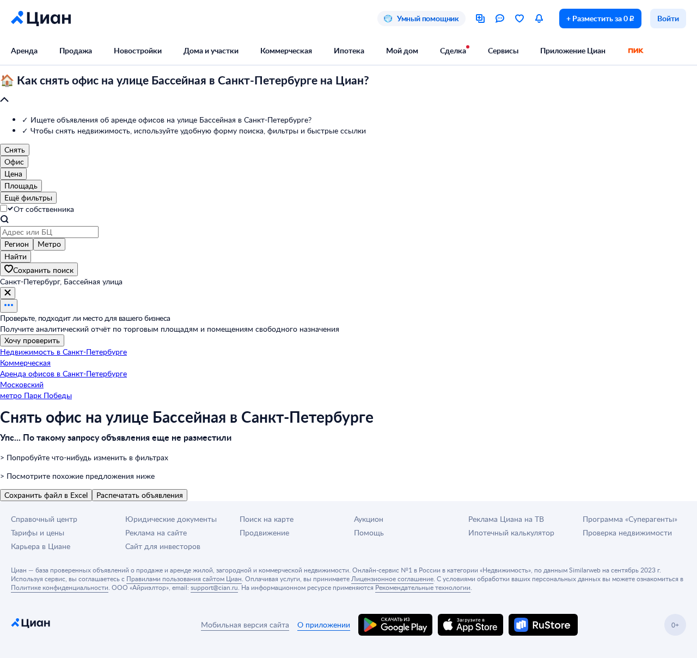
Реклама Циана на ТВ (506, 519)
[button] (348, 90)
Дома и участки (211, 50)
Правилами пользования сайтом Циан (184, 578)
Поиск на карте (267, 519)
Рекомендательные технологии (422, 587)
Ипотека (349, 50)
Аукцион (368, 519)
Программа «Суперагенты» (630, 519)
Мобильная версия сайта (245, 624)
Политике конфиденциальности (59, 587)
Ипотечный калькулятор (511, 532)
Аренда (24, 50)
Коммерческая (286, 50)
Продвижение (264, 532)
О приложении (323, 624)
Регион (16, 244)
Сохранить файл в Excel (46, 495)
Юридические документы (171, 519)
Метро (49, 244)
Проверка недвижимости (627, 532)
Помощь (369, 532)
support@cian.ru (214, 587)
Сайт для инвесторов (162, 546)
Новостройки (138, 50)
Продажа (75, 50)
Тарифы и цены (37, 532)
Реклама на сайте (156, 532)
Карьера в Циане (40, 546)
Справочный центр (44, 519)
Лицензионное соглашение (392, 578)
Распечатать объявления (139, 495)
